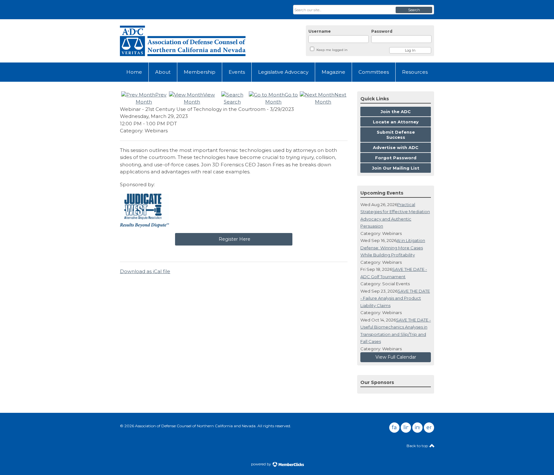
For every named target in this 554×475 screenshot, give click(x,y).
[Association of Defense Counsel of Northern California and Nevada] (183, 41)
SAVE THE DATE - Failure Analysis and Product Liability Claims (395, 298)
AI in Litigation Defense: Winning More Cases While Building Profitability (392, 247)
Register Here (233, 239)
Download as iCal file (145, 271)
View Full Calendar (395, 357)
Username (319, 31)
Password (381, 31)
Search (414, 10)
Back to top (418, 445)
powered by (261, 464)
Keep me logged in (332, 50)
